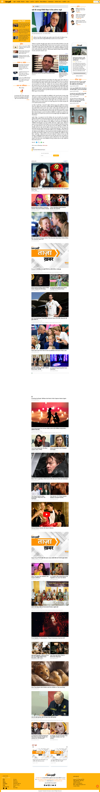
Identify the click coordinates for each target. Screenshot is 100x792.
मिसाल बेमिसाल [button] (43, 1)
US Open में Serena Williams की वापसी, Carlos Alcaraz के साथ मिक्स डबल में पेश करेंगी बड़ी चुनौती (77, 100)
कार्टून (4, 785)
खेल (86, 85)
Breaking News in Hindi (52, 779)
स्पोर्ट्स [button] (27, 1)
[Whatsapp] (41, 142)
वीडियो (4, 782)
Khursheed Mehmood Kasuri (39, 149)
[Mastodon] (56, 785)
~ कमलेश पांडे (78, 18)
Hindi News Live (42, 780)
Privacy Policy (16, 785)
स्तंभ (78, 6)
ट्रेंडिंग (21, 44)
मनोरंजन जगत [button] (58, 1)
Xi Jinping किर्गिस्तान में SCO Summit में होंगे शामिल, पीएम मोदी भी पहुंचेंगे (59, 760)
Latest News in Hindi (41, 779)
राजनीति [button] (64, 1)
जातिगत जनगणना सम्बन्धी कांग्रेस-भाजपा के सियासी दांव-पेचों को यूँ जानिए (80, 16)
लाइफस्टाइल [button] (50, 1)
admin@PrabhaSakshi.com (37, 33)
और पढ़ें (28, 99)
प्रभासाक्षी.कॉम (38, 777)
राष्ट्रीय (14, 1)
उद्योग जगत (85, 91)
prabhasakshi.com (58, 780)
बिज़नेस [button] (22, 1)
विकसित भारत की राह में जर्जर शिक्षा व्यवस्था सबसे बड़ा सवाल (80, 10)
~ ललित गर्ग (78, 12)
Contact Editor (76, 786)
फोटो (4, 780)
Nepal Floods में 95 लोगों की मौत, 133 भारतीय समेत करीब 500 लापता (40, 760)
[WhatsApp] (66, 21)
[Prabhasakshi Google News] (67, 33)
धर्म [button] (68, 1)
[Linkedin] (49, 785)
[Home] (33, 6)
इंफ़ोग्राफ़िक (5, 783)
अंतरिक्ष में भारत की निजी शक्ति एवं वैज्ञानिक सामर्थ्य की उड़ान (81, 22)
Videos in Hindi (61, 779)
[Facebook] (66, 16)
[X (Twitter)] (66, 19)
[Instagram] (51, 785)
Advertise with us (17, 783)
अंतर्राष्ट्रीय (18, 1)
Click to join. (45, 145)
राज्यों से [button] (32, 1)
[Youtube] (53, 785)
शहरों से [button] (36, 1)
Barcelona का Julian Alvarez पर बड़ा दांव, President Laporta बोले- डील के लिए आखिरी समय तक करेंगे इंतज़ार (78, 83)
